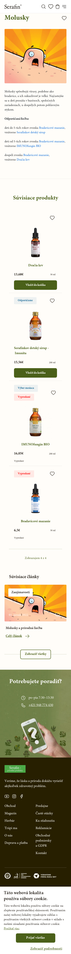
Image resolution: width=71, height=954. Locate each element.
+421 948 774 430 (41, 705)
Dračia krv (35, 265)
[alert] (35, 920)
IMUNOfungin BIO (35, 444)
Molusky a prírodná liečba (24, 628)
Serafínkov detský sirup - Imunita (31, 351)
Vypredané (24, 397)
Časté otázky (44, 813)
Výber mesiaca (26, 388)
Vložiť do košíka (35, 285)
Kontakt (41, 853)
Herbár (10, 821)
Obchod (10, 806)
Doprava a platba (16, 843)
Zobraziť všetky (35, 654)
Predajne (42, 806)
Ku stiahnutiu (45, 821)
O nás (8, 835)
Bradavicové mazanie (35, 521)
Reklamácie (44, 828)
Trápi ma (11, 828)
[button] (46, 949)
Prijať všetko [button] (35, 938)
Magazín (10, 813)
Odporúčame (25, 300)
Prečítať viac (12, 928)
